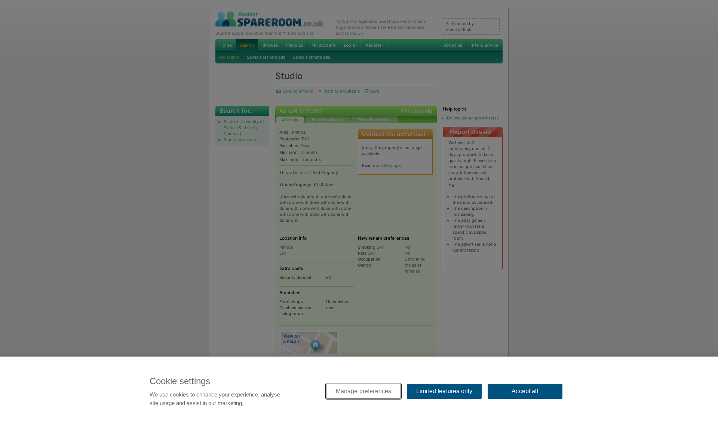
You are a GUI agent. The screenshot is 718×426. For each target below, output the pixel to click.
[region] (359, 391)
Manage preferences (364, 391)
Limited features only (444, 391)
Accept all (525, 391)
